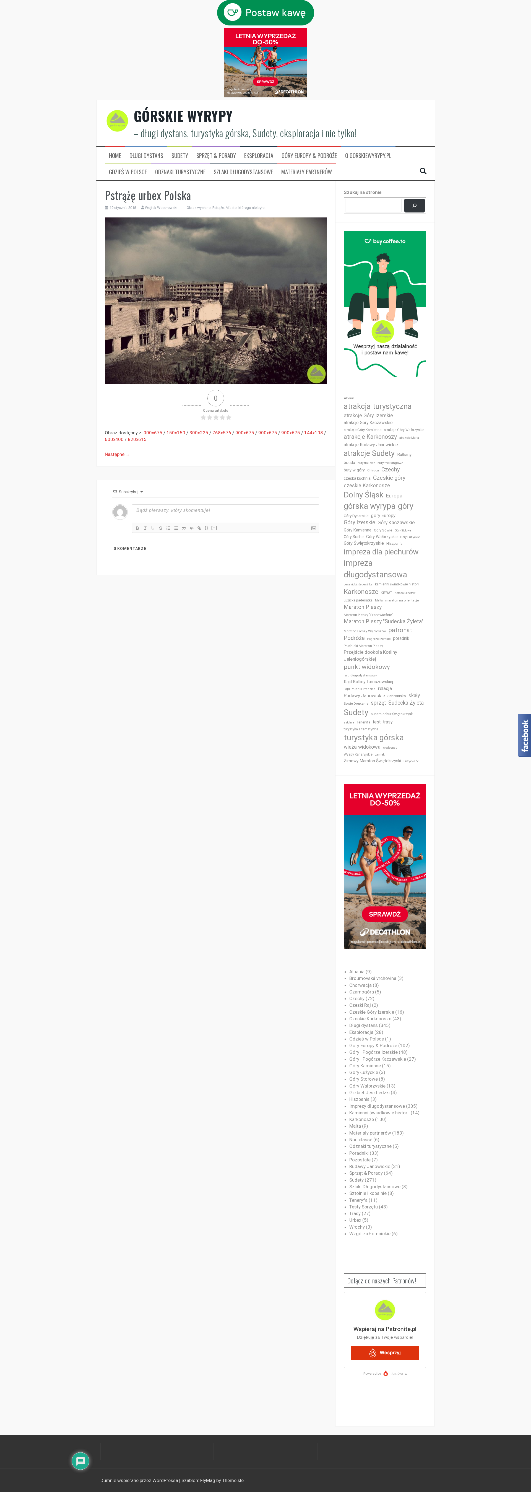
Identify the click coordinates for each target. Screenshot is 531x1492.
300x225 (198, 432)
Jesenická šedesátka (358, 584)
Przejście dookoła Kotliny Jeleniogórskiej (370, 655)
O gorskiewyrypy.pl (368, 155)
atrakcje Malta (409, 438)
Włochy (357, 1227)
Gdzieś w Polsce (128, 172)
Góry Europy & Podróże (309, 155)
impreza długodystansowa (375, 568)
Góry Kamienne (357, 530)
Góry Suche (354, 536)
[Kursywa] (145, 528)
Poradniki (359, 1153)
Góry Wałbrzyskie (382, 536)
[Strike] (161, 528)
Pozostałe (360, 1160)
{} (207, 528)
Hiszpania (394, 543)
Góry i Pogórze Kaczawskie (377, 1059)
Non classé (360, 1139)
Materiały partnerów (306, 172)
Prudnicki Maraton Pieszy (363, 646)
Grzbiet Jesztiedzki (369, 1092)
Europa (394, 495)
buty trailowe (366, 463)
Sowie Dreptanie (356, 703)
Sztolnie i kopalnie (368, 1193)
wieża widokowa (362, 747)
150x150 (175, 432)
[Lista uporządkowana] (168, 528)
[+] (214, 528)
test (377, 722)
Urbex (355, 1220)
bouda (349, 462)
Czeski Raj (360, 1005)
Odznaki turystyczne (180, 172)
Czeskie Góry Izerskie (371, 1012)
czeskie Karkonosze (367, 485)
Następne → (117, 454)
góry (405, 506)
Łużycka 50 (411, 761)
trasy (388, 722)
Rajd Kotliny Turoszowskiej (368, 681)
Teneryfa (363, 722)
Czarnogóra (361, 992)
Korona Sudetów (405, 593)
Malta (379, 600)
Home (115, 155)
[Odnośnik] (199, 528)
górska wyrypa (369, 506)
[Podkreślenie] (153, 528)
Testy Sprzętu (363, 1207)
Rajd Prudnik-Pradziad (360, 689)
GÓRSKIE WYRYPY (183, 116)
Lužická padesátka (358, 600)
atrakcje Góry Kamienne (362, 430)
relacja (385, 688)
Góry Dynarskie (356, 515)
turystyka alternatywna (361, 729)
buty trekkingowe (390, 463)
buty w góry (354, 470)
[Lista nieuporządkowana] (176, 528)
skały (414, 695)
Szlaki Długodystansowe (243, 172)
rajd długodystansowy (360, 675)
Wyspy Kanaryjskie (358, 754)
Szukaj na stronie (363, 192)
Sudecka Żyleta (406, 703)
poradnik (401, 638)
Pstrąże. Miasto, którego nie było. (239, 208)
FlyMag (207, 1480)
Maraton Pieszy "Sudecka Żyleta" (383, 621)
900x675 (153, 432)
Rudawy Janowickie (364, 695)
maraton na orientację (402, 600)
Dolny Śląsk (363, 494)
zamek (380, 754)
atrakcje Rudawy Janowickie (371, 444)
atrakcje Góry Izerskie (368, 415)
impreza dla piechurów (381, 552)
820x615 (137, 439)
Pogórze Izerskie (379, 639)
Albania (349, 398)
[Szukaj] (414, 206)
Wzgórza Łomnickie (370, 1233)
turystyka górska (374, 737)
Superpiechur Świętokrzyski (392, 714)
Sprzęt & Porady (216, 155)
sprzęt (378, 703)
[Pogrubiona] (137, 528)
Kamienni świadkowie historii (379, 1112)
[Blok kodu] (192, 528)
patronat (400, 630)
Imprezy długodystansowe (377, 1106)
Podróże (354, 638)
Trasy (355, 1213)
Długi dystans (146, 155)
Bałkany (404, 454)
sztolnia (349, 722)
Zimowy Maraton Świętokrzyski (372, 760)
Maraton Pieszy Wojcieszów (365, 631)
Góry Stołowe (403, 530)
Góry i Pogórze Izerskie (373, 1052)
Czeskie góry (389, 477)
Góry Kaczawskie (396, 522)
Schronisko (396, 696)
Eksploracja (258, 155)
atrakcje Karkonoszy (370, 436)
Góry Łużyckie (410, 537)
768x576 (221, 432)
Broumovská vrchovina (372, 978)
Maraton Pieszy (363, 607)
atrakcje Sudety (369, 453)
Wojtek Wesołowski (161, 208)
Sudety (179, 155)
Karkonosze (361, 592)
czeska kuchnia (357, 478)
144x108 (313, 432)
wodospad (390, 747)
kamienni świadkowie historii (397, 584)
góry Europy (383, 515)
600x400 (114, 439)
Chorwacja (360, 985)
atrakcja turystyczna (378, 406)
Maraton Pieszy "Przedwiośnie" (368, 615)
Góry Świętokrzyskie (364, 543)
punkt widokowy (367, 667)
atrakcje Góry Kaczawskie (368, 422)
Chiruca (373, 470)
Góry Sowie (383, 530)
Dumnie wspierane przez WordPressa (139, 1480)
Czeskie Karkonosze (370, 1018)
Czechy (390, 469)
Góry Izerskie (359, 522)
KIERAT (386, 593)
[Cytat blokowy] (184, 528)
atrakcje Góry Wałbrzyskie (404, 430)
